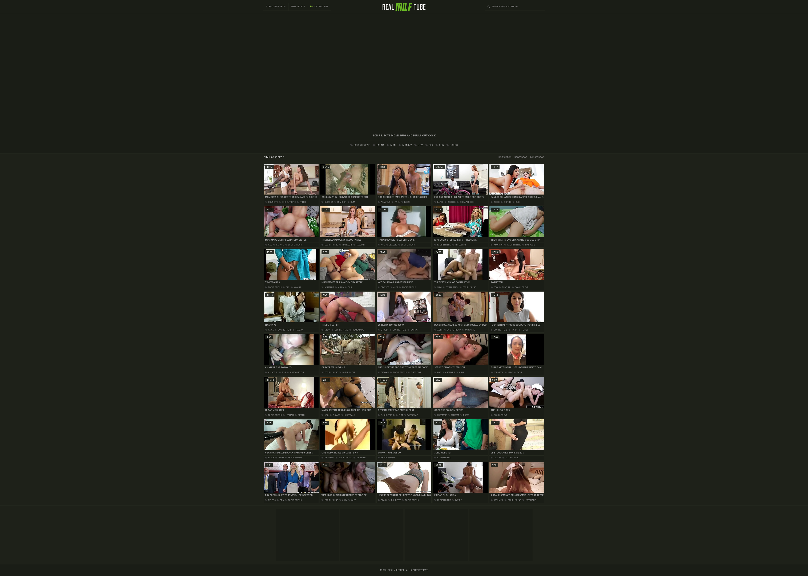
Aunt (440, 330)
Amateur (385, 202)
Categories (321, 6)
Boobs (407, 202)
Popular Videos (276, 6)
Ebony (327, 330)
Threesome (460, 245)
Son (441, 145)
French (303, 202)
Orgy (344, 500)
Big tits (507, 202)
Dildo (281, 458)
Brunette (273, 202)
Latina (380, 145)
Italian (299, 330)
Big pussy (329, 458)
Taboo (453, 145)
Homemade (358, 330)
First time (416, 372)
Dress (466, 415)
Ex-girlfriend (361, 145)
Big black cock (466, 202)
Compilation (451, 287)
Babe (510, 372)
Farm (345, 372)
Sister (301, 415)
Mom (393, 145)
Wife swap (412, 415)
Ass (270, 245)
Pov (420, 145)
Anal (397, 202)
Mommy (407, 145)
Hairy (514, 330)
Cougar (497, 458)
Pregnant (530, 500)
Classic (393, 245)
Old (353, 372)
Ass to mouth (297, 372)
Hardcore (347, 245)
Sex (430, 145)
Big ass (280, 245)
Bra (281, 500)
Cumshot (341, 202)
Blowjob (328, 202)
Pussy (524, 330)
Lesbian (360, 245)
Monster (360, 458)
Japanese (469, 330)
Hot (500, 157)
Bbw (495, 287)
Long (533, 157)
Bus (517, 202)
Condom (455, 415)
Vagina (297, 287)
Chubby (384, 330)
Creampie (450, 372)
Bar (439, 372)
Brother (384, 287)
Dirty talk (349, 415)
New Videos (298, 6)
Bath (519, 372)
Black (440, 202)
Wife (400, 415)
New (516, 157)
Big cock (451, 202)
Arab (341, 287)
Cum (352, 202)
